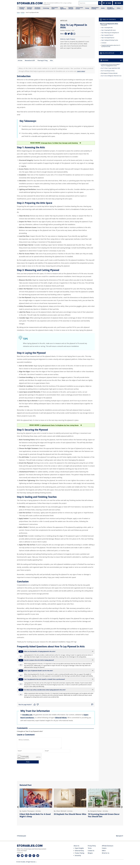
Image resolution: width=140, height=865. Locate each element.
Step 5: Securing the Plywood (107, 37)
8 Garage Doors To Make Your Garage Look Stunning (59, 143)
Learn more (81, 71)
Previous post (22, 836)
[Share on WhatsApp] (74, 33)
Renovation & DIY (30, 60)
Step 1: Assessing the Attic (107, 27)
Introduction (104, 25)
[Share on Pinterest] (71, 33)
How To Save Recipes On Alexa (108, 70)
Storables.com (27, 715)
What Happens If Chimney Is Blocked (109, 73)
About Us (76, 846)
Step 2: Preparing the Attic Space (108, 30)
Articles (22, 12)
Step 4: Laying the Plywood (107, 35)
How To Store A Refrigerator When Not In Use (111, 75)
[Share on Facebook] (66, 33)
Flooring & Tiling (42, 60)
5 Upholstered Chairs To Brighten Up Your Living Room (59, 425)
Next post (119, 836)
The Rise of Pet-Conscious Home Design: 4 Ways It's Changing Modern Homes (110, 65)
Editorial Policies (61, 717)
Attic (51, 60)
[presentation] (18, 807)
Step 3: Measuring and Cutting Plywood (110, 32)
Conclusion (103, 42)
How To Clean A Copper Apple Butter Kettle (110, 68)
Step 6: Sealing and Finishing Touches (109, 40)
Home (18, 12)
